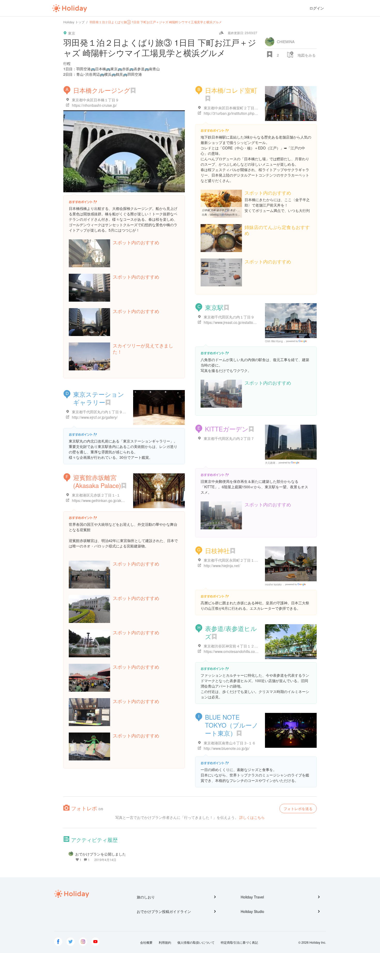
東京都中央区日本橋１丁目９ (95, 99)
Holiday (69, 8)
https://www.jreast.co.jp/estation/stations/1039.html (245, 322)
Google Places (297, 341)
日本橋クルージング (101, 90)
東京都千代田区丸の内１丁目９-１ (99, 411)
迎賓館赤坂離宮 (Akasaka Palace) (97, 481)
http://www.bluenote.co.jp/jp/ (226, 748)
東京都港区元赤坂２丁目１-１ (96, 495)
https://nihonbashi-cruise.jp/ (94, 105)
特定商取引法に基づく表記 (239, 942)
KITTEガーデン (226, 428)
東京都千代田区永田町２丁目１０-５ (233, 560)
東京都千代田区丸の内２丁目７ (229, 438)
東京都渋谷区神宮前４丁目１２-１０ (233, 646)
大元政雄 (270, 462)
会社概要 (146, 942)
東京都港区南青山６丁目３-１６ (230, 742)
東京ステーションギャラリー (98, 398)
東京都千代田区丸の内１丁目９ (229, 316)
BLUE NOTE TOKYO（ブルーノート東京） (231, 724)
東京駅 (214, 307)
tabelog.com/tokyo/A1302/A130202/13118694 (237, 214)
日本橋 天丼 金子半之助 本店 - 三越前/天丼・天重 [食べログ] (237, 210)
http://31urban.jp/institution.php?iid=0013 (237, 113)
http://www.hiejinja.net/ (222, 565)
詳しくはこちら (252, 817)
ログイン (316, 8)
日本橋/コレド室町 (231, 90)
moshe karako (273, 584)
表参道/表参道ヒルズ (231, 632)
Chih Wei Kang (274, 341)
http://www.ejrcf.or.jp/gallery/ (95, 417)
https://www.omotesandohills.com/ (231, 651)
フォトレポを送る (298, 808)
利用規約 (165, 942)
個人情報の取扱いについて (196, 942)
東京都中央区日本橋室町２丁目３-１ (233, 107)
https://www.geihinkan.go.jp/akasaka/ (102, 500)
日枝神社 (217, 550)
